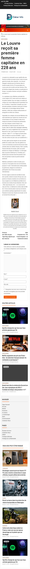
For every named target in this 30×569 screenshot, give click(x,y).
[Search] (28, 30)
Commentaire (7, 253)
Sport (3, 416)
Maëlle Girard (5, 71)
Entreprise (5, 525)
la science (4, 412)
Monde (4, 408)
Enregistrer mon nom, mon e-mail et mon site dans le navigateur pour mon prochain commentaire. (15, 291)
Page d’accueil (6, 404)
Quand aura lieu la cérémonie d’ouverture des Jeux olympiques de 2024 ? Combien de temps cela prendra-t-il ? (15, 387)
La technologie (6, 414)
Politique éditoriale (8, 5)
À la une (4, 406)
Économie (4, 410)
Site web (6, 284)
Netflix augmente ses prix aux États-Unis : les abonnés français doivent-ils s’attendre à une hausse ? (14, 358)
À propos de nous (8, 3)
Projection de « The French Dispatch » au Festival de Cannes (22, 235)
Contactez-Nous (18, 3)
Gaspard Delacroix (14, 332)
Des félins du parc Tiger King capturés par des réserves (8, 235)
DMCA (24, 3)
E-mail (6, 279)
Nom (5, 274)
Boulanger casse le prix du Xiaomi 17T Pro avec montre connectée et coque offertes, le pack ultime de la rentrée (14, 473)
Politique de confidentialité (20, 5)
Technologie (5, 468)
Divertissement (5, 325)
